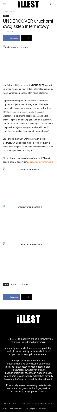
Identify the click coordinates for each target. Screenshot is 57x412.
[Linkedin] (49, 330)
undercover (23, 284)
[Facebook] (16, 330)
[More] (36, 38)
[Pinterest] (33, 330)
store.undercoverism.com (40, 161)
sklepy (13, 284)
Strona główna (9, 11)
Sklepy (6, 16)
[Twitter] (24, 330)
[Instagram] (8, 330)
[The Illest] (28, 4)
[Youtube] (41, 330)
